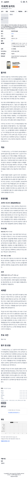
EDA (12, 33)
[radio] (20, 390)
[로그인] (26, 2)
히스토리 (12, 11)
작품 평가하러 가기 (5, 441)
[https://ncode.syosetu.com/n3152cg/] (12, 40)
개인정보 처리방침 (14, 476)
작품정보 (20, 11)
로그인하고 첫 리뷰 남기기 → (14, 412)
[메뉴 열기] (2, 2)
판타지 (11, 14)
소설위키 (6, 2)
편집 (7, 11)
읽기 (2, 11)
